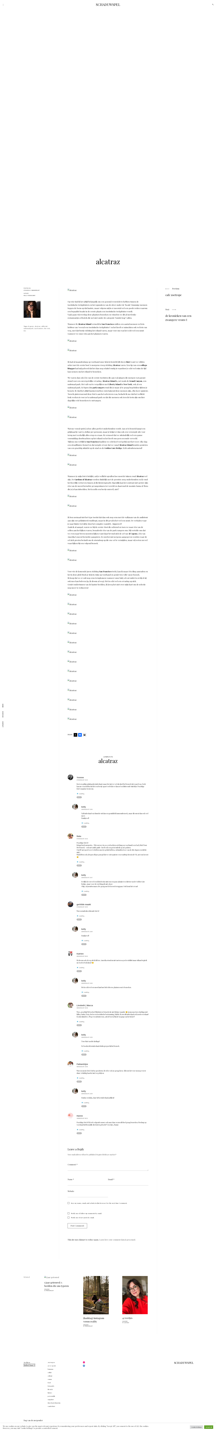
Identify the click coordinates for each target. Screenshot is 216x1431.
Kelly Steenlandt (29, 295)
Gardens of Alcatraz (83, 479)
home (2, 706)
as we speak (52, 1366)
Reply (79, 797)
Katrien (80, 954)
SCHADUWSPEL (108, 4)
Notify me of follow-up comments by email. (86, 1213)
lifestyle (50, 1389)
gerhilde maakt (84, 904)
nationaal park (28, 328)
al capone (31, 326)
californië (44, 326)
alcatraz (37, 326)
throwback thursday (54, 1403)
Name (71, 1179)
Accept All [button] (209, 1427)
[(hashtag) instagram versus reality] (96, 1295)
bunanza (50, 1369)
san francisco (38, 328)
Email (111, 1179)
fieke (79, 836)
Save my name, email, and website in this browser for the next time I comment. (99, 1203)
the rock (47, 328)
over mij (2, 714)
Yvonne (80, 777)
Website (71, 1191)
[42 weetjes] (135, 1295)
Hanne (80, 1116)
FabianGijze (82, 1064)
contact (2, 724)
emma (50, 1379)
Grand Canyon (135, 381)
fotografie (51, 1386)
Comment (73, 1164)
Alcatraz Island (84, 324)
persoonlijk (51, 1396)
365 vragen (51, 1362)
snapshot (51, 1399)
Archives (27, 1362)
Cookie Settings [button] (196, 1427)
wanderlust (36, 290)
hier (128, 362)
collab (50, 1372)
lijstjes (50, 1393)
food (49, 1383)
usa (25, 331)
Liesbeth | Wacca (85, 1005)
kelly (83, 807)
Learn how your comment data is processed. (117, 1240)
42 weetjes (127, 1317)
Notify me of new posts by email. (82, 1217)
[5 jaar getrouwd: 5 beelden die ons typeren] (57, 1277)
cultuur (50, 1376)
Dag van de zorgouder (33, 1420)
